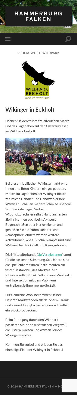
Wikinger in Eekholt (30, 109)
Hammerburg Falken (38, 16)
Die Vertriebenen (49, 254)
